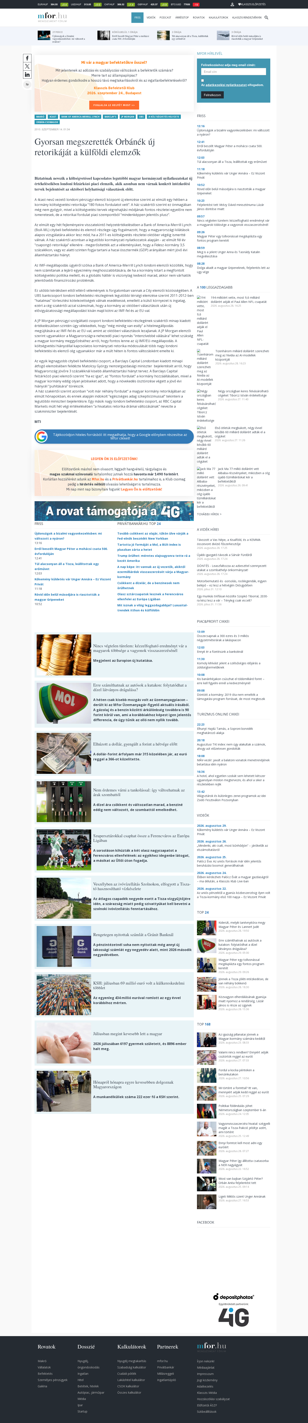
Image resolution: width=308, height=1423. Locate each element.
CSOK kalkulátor (128, 1386)
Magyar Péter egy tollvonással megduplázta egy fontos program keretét (241, 964)
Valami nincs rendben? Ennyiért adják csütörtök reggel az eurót (243, 1054)
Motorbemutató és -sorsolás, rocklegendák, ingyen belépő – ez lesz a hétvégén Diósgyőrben (232, 583)
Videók (151, 17)
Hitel (81, 1380)
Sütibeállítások (206, 1412)
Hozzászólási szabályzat (213, 1399)
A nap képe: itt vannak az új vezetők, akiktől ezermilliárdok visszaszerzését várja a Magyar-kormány (153, 572)
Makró (40, 116)
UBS (141, 116)
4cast (52, 116)
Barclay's (110, 116)
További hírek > (209, 514)
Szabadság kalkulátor (131, 1367)
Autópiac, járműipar (91, 1392)
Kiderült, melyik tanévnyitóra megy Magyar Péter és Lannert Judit (242, 925)
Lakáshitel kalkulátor (131, 1380)
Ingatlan (83, 1374)
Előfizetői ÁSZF (207, 1405)
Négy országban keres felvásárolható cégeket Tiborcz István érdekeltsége (243, 393)
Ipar (80, 1405)
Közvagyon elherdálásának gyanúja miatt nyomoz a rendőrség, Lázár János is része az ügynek (242, 1001)
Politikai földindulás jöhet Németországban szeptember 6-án (242, 1108)
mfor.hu (162, 1361)
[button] (232, 4)
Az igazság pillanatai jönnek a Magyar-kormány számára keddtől (242, 1036)
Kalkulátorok (218, 17)
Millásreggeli (165, 1374)
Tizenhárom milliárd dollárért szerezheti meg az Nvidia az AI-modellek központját (242, 355)
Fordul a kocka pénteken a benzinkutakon (236, 1072)
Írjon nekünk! (205, 1361)
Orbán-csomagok (47, 122)
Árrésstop (182, 17)
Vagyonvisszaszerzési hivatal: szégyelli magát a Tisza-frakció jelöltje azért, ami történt (244, 1128)
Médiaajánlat (206, 1367)
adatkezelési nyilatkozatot (226, 85)
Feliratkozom (212, 95)
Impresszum (205, 1374)
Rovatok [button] (199, 17)
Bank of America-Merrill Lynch (80, 116)
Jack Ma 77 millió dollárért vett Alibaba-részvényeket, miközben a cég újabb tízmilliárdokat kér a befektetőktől (244, 475)
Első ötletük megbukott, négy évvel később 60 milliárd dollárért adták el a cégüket (240, 432)
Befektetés (45, 1374)
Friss (137, 17)
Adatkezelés (205, 1386)
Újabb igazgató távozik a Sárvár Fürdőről (224, 555)
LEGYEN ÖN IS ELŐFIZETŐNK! (114, 459)
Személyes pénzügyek (52, 1380)
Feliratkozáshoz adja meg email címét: (228, 65)
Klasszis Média (207, 1393)
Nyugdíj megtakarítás (131, 1361)
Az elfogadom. (232, 85)
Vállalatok (44, 1367)
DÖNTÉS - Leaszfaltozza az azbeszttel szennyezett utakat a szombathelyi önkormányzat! (232, 568)
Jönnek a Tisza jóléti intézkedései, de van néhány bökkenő (243, 981)
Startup (82, 1411)
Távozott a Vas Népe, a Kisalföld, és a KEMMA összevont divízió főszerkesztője (228, 542)
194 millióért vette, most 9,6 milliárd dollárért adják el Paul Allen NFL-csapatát (239, 300)
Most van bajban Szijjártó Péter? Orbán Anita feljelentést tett (241, 1181)
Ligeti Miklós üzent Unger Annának (242, 1196)
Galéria (42, 1386)
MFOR (51, 17)
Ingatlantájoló (166, 1380)
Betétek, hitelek (88, 1386)
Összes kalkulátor (129, 1392)
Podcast (165, 17)
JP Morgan (127, 116)
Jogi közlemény (207, 1380)
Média (82, 1399)
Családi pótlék (126, 1374)
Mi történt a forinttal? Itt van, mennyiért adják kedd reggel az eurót (244, 1090)
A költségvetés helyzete (164, 116)
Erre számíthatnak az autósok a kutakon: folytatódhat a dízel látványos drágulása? (240, 944)
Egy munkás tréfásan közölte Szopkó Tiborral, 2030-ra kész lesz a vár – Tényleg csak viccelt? (232, 598)
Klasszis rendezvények (247, 17)
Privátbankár (165, 1367)
